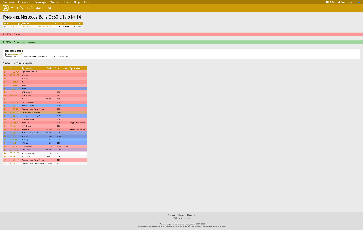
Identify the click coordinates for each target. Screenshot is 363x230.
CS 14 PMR (14, 122)
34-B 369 (14, 95)
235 (5, 163)
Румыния (10, 27)
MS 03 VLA (14, 71)
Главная (171, 215)
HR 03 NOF (14, 105)
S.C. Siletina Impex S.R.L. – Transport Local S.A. (35, 27)
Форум (181, 215)
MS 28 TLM (15, 160)
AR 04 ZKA (14, 75)
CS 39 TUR (14, 149)
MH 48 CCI (14, 112)
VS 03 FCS (14, 85)
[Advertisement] (181, 189)
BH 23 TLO (14, 156)
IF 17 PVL (14, 146)
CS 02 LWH (14, 81)
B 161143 (14, 143)
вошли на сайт (16, 54)
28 (5, 160)
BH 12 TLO (14, 126)
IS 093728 (14, 88)
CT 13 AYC (14, 153)
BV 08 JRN (14, 102)
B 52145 (13, 139)
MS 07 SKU (14, 109)
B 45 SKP (14, 132)
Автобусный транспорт (32, 7)
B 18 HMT (14, 119)
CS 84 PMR (14, 129)
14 (5, 71)
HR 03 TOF (14, 115)
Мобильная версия (181, 218)
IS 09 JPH (14, 136)
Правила (191, 215)
